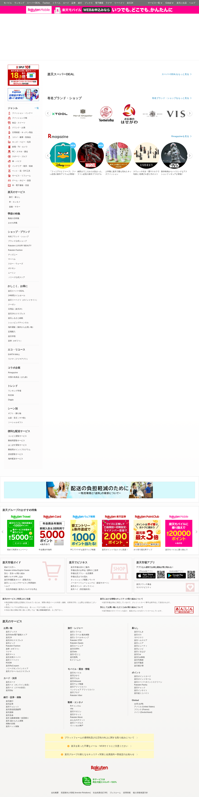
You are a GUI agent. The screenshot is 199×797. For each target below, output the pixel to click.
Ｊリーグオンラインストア (17, 643)
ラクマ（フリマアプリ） (18, 334)
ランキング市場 (14, 365)
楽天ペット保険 (12, 701)
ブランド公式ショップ (17, 216)
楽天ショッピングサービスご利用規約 (20, 558)
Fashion (46, 3)
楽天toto (73, 626)
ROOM (11, 370)
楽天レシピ (138, 623)
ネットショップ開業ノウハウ (83, 554)
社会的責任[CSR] (100, 767)
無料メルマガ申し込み (13, 551)
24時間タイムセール (16, 270)
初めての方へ (9, 542)
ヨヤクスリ (138, 612)
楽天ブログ (74, 667)
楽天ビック (10, 618)
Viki (71, 683)
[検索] (136, 12)
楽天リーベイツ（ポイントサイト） (23, 275)
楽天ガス (138, 609)
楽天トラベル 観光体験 (79, 609)
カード (66, 3)
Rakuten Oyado (76, 618)
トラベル (56, 3)
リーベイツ (119, 3)
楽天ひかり (74, 650)
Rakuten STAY (76, 615)
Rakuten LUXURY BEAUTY (19, 220)
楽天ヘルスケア (140, 615)
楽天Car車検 (139, 632)
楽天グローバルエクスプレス (18, 646)
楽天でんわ (74, 653)
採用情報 (127, 767)
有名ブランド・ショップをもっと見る (170, 104)
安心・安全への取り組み (14, 548)
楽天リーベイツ (12, 635)
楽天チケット (75, 689)
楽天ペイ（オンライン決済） (18, 659)
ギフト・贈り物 (14, 388)
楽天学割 (12, 311)
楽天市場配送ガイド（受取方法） (18, 554)
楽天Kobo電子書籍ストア (16, 609)
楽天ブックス (11, 607)
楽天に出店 (182, 3)
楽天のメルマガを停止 (28, 564)
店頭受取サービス (15, 429)
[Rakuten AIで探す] (8, 788)
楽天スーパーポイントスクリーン (148, 657)
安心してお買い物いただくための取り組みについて (121, 582)
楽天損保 (9, 687)
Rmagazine (13, 347)
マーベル (12, 234)
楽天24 (130, 3)
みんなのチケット (77, 695)
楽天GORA (74, 623)
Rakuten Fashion (15, 225)
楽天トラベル (75, 607)
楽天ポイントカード (142, 651)
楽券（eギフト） (15, 315)
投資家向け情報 (67, 767)
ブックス (89, 3)
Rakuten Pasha (140, 659)
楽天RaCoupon (12, 640)
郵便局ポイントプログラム (19, 424)
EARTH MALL (14, 329)
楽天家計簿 (138, 640)
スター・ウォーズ (15, 238)
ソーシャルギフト (15, 397)
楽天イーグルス (76, 698)
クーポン (12, 279)
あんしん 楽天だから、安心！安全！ (184, 584)
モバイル (8, 3)
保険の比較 (10, 698)
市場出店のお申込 (78, 545)
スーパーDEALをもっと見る (175, 80)
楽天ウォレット (12, 681)
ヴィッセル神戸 (76, 700)
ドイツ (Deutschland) (143, 687)
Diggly (11, 374)
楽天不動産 (138, 638)
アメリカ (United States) (144, 681)
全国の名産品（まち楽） (18, 352)
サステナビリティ (143, 562)
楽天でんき (138, 607)
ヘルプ (192, 3)
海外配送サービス (15, 433)
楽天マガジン (75, 686)
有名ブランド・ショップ (18, 211)
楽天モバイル (75, 647)
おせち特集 (12, 198)
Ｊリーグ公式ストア (16, 252)
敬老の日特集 (13, 193)
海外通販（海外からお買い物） (21, 302)
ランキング (19, 3)
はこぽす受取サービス (17, 420)
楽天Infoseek (75, 656)
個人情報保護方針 (140, 767)
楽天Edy (9, 665)
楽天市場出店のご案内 (80, 542)
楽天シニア (138, 618)
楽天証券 (9, 679)
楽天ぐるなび (139, 626)
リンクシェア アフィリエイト (82, 664)
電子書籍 (99, 3)
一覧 (37, 82)
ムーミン (12, 247)
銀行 (80, 3)
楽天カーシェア (76, 621)
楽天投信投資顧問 (13, 684)
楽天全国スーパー (13, 632)
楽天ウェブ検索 (76, 659)
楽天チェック (139, 662)
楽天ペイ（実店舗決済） (81, 564)
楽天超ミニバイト (141, 668)
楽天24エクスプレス (16, 288)
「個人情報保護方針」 (43, 585)
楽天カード (10, 657)
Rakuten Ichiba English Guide (16, 545)
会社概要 (55, 767)
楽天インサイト (140, 665)
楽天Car (137, 629)
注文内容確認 (11, 564)
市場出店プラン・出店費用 (82, 548)
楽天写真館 (138, 635)
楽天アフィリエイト (78, 661)
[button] (155, 11)
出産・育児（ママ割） (17, 393)
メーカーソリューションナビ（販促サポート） (90, 558)
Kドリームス (75, 635)
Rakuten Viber (76, 670)
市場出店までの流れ (79, 551)
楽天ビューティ (140, 621)
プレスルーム (115, 767)
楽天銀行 (9, 676)
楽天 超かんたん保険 (14, 695)
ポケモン (12, 243)
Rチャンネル (75, 681)
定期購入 (12, 306)
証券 (74, 3)
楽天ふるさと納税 (15, 293)
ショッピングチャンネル (18, 297)
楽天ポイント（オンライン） (83, 561)
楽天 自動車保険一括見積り (17, 693)
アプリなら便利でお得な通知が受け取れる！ (155, 542)
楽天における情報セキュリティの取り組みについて (121, 573)
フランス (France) (141, 684)
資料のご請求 (92, 545)
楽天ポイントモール (142, 654)
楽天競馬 (74, 632)
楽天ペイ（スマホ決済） (16, 662)
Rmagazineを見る (180, 142)
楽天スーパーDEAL (16, 266)
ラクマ (109, 3)
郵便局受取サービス (16, 415)
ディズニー (12, 229)
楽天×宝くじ (75, 629)
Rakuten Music (76, 692)
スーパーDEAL (33, 3)
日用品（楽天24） (15, 284)
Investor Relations (82, 767)
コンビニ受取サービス (17, 411)
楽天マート (10, 629)
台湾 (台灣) (138, 679)
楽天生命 (9, 690)
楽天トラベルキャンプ (79, 612)
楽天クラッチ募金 (143, 559)
